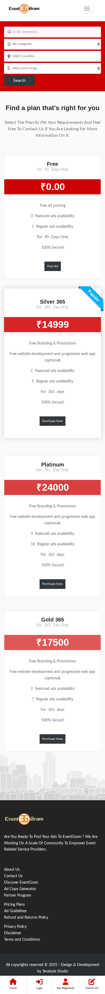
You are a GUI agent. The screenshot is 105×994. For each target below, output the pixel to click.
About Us (12, 870)
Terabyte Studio (55, 971)
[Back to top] (87, 960)
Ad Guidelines (15, 911)
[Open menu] (87, 8)
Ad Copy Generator (20, 889)
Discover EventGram (21, 882)
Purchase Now (52, 421)
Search (19, 80)
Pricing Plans (14, 905)
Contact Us (13, 876)
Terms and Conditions (22, 940)
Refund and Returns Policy (26, 917)
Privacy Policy (15, 927)
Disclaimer (12, 933)
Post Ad (52, 266)
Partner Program (17, 895)
